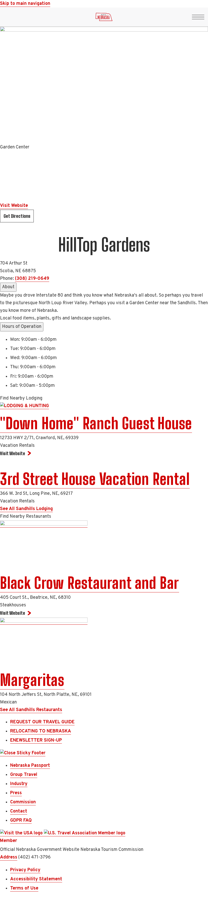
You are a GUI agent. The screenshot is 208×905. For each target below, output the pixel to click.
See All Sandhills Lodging (26, 509)
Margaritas (32, 680)
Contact (18, 811)
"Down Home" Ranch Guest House (96, 423)
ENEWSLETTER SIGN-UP (36, 740)
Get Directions (17, 216)
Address (8, 857)
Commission (23, 802)
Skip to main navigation (25, 4)
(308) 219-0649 (32, 279)
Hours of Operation (21, 327)
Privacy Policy (25, 870)
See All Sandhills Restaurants (31, 710)
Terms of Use (24, 888)
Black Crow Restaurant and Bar (89, 583)
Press (16, 793)
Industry (18, 784)
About (8, 287)
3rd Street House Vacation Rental (95, 479)
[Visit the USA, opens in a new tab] (22, 833)
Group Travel (23, 775)
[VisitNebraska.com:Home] (104, 18)
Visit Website (14, 206)
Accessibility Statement (36, 879)
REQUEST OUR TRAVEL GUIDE (42, 722)
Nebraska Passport (30, 766)
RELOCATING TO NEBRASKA (40, 731)
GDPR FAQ (21, 820)
